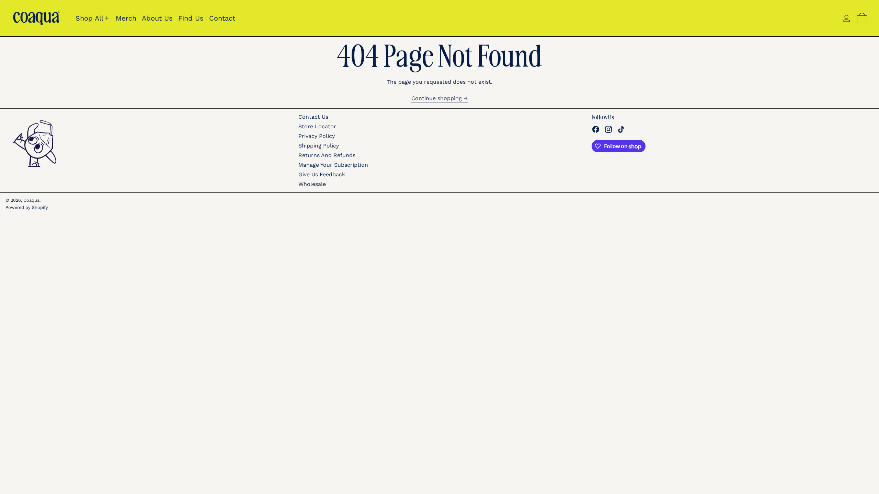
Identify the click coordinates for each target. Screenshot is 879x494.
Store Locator (317, 126)
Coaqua (31, 200)
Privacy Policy (316, 136)
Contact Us (313, 117)
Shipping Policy (318, 145)
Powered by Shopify (26, 207)
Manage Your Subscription (333, 165)
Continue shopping (436, 99)
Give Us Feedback (321, 174)
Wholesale (312, 184)
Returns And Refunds (326, 155)
